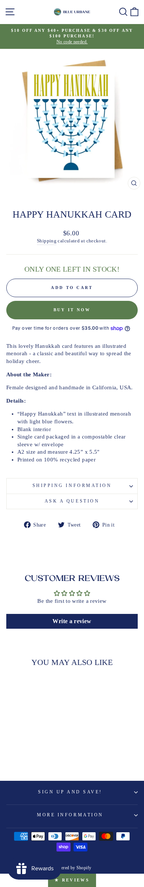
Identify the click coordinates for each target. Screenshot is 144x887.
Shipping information (72, 485)
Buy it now (72, 310)
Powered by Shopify (72, 867)
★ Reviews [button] (72, 880)
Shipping (46, 240)
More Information (70, 815)
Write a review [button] (71, 621)
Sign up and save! (70, 792)
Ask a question (72, 501)
